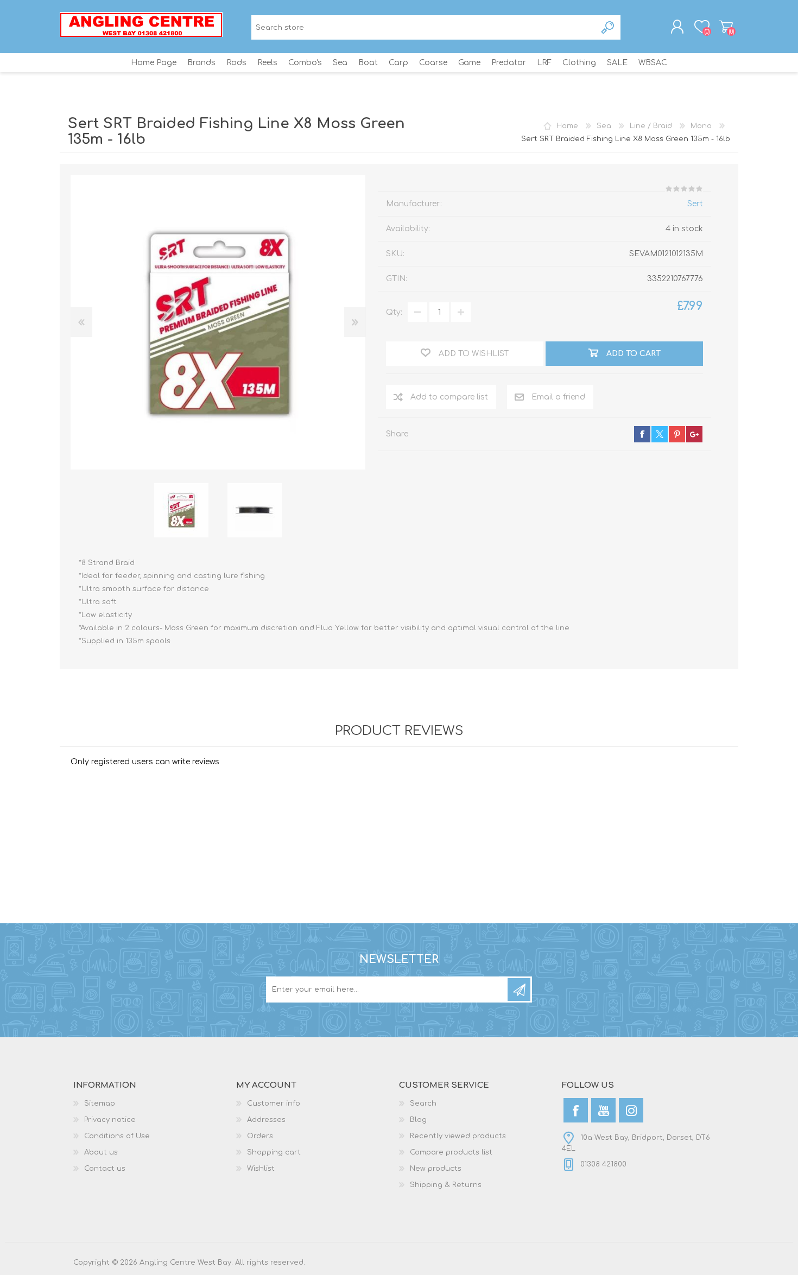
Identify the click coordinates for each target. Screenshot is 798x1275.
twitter (659, 434)
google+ (694, 434)
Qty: (394, 312)
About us (101, 1152)
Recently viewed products (458, 1136)
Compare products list (451, 1152)
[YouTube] (603, 1110)
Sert (695, 204)
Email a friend (558, 397)
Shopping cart (726, 27)
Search (608, 27)
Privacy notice (110, 1120)
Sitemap (99, 1103)
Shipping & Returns (446, 1185)
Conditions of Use (117, 1136)
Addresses (266, 1120)
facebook (642, 434)
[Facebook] (575, 1110)
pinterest (677, 434)
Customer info (273, 1103)
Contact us (104, 1168)
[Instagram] (631, 1110)
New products (435, 1168)
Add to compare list (449, 397)
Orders (260, 1136)
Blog (418, 1120)
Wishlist (261, 1168)
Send (519, 989)
